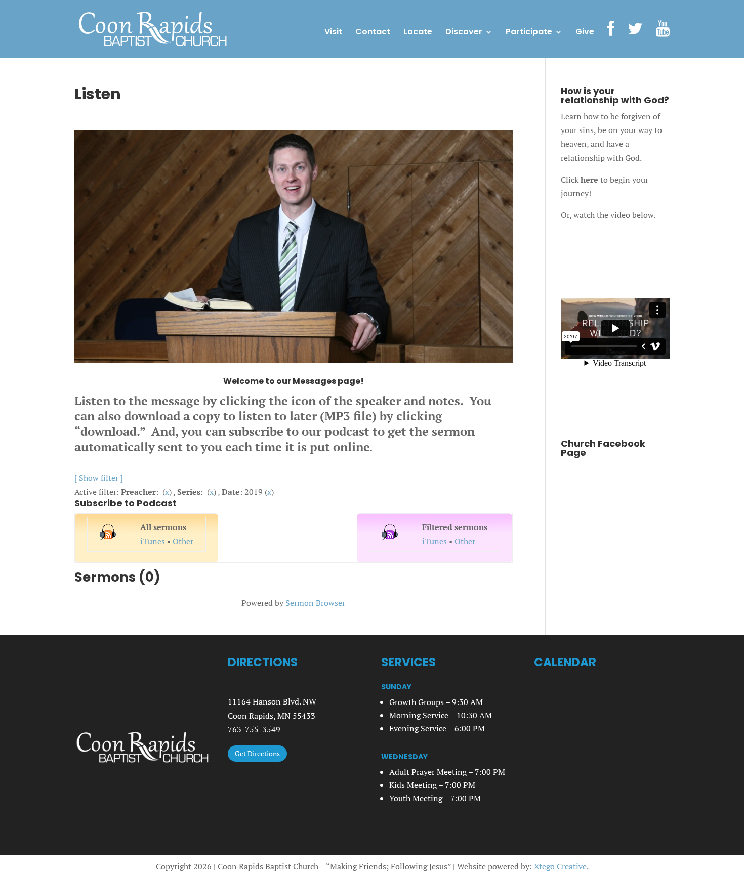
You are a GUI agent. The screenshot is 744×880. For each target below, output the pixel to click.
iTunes (152, 541)
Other (183, 541)
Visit (333, 32)
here (589, 179)
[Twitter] (635, 39)
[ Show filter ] (98, 477)
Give (584, 32)
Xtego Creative (560, 866)
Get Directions (257, 753)
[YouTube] (663, 39)
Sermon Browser (315, 602)
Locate (417, 32)
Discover (463, 32)
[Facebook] (610, 39)
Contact (372, 32)
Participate (529, 32)
